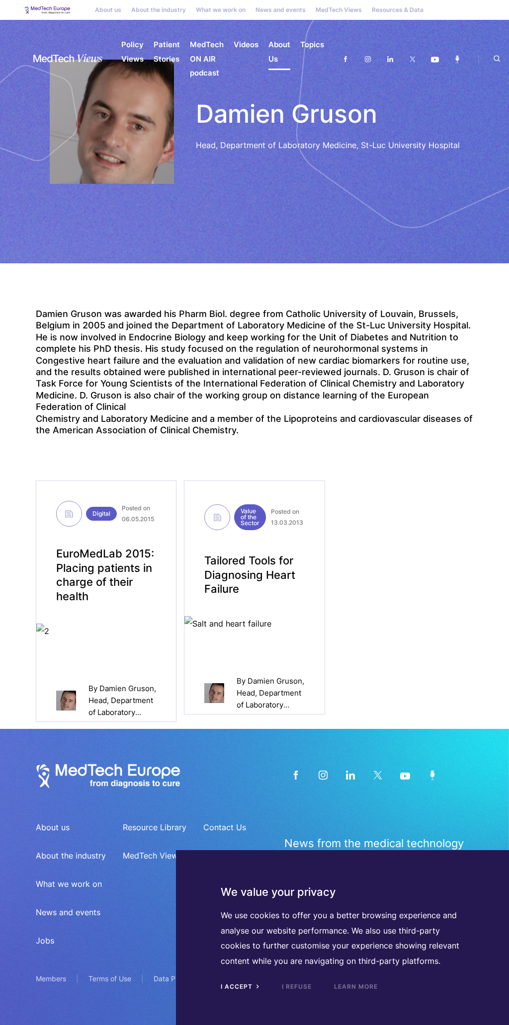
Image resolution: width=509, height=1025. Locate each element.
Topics (312, 44)
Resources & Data (398, 9)
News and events (280, 9)
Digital (101, 513)
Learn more (356, 986)
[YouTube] (405, 775)
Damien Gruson (126, 688)
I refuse (297, 986)
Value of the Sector (250, 517)
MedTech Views (339, 9)
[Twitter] (412, 59)
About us (108, 9)
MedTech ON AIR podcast (207, 59)
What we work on (221, 9)
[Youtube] (435, 59)
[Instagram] (367, 59)
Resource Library (154, 827)
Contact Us (224, 827)
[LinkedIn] (350, 775)
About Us (279, 52)
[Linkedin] (390, 59)
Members (51, 978)
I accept (237, 986)
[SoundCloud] (432, 775)
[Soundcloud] (457, 59)
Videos (246, 44)
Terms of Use (109, 978)
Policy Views (132, 52)
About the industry (158, 9)
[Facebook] (345, 59)
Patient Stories (167, 52)
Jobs (45, 941)
